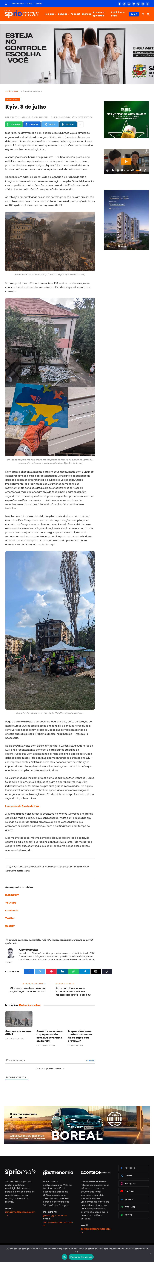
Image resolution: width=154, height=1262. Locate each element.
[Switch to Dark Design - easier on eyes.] (143, 14)
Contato (38, 3)
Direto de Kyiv (12, 99)
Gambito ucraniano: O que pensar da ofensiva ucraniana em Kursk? (49, 1036)
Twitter (10, 918)
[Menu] (6, 3)
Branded (86, 14)
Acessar (90, 1060)
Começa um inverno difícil (18, 1033)
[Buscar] (147, 14)
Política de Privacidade (81, 1257)
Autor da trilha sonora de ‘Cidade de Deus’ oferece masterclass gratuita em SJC (73, 991)
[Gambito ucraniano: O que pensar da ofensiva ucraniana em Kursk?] (50, 1019)
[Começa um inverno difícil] (18, 1019)
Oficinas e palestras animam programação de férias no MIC (27, 990)
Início (23, 91)
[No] (150, 1253)
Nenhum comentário (61, 117)
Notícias (49, 14)
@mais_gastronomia (55, 1215)
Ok (64, 1257)
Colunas (62, 14)
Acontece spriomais (98, 14)
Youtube (10, 902)
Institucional (18, 3)
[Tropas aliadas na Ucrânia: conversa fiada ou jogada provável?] (81, 1019)
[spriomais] (22, 14)
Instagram (12, 895)
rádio (134, 14)
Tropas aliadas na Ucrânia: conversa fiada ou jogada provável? (80, 1036)
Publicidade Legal (118, 14)
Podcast (75, 14)
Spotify (10, 926)
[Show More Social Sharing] (80, 124)
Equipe (29, 3)
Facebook (11, 910)
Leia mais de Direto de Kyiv (22, 806)
